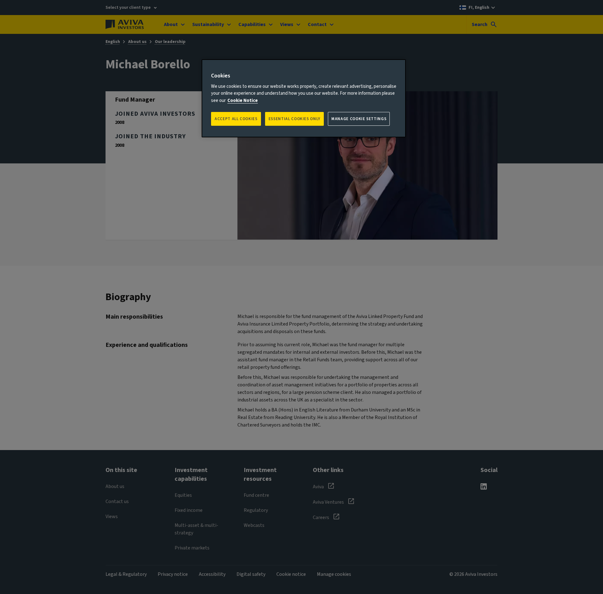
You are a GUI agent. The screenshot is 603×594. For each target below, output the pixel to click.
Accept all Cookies (236, 119)
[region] (304, 98)
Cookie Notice (242, 100)
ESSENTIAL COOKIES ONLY (294, 119)
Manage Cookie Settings (358, 119)
